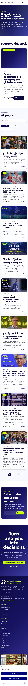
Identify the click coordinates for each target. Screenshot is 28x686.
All (5, 125)
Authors (3, 640)
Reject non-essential (14, 678)
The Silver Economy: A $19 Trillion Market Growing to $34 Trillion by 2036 (13, 190)
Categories (4, 623)
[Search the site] (22, 2)
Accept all (14, 673)
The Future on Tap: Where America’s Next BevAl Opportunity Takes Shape (12, 412)
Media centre (4, 647)
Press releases (5, 645)
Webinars (3, 642)
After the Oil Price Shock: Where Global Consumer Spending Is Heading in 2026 (13, 261)
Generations (4, 621)
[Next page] (22, 474)
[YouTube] (9, 593)
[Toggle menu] (25, 2)
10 (18, 474)
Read (22, 166)
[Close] (25, 656)
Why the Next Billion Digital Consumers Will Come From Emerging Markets (13, 155)
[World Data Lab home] (8, 2)
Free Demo (4, 614)
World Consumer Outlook (7, 631)
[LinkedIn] (2, 593)
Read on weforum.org (18, 98)
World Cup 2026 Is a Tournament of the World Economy (12, 225)
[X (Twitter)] (6, 593)
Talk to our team (5, 612)
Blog (14, 125)
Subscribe (19, 512)
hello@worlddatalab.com (7, 600)
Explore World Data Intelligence (13, 562)
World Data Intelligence (7, 607)
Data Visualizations (6, 633)
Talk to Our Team (14, 566)
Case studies (4, 635)
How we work (4, 609)
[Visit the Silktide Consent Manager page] (25, 683)
